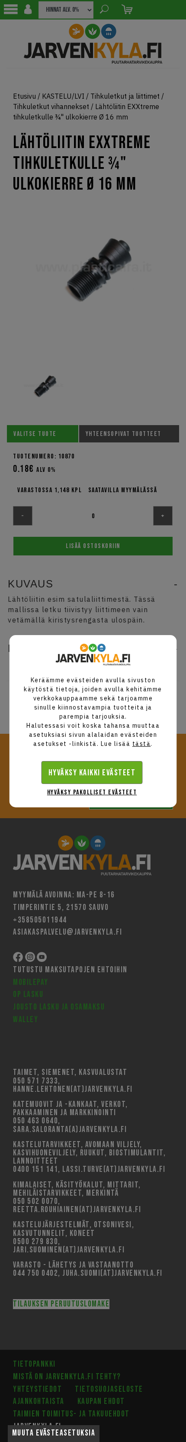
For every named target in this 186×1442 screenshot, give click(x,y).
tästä (141, 744)
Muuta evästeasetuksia (54, 1433)
